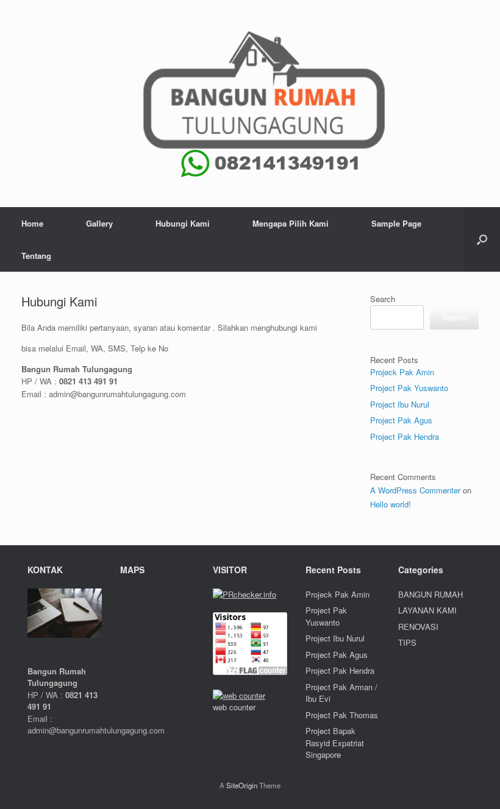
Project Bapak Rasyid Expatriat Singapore (334, 742)
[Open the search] (482, 239)
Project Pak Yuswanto (409, 388)
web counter (234, 707)
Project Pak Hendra (404, 436)
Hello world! (390, 504)
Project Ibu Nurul (399, 404)
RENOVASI (418, 626)
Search (382, 299)
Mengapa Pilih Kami (290, 223)
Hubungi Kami (182, 223)
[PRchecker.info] (244, 594)
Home (32, 223)
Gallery (99, 223)
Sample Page (396, 223)
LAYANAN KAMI (427, 610)
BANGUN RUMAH (430, 594)
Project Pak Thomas (341, 715)
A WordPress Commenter (415, 490)
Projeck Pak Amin (402, 372)
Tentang (36, 255)
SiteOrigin (241, 785)
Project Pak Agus (401, 420)
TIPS (407, 642)
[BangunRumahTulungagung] (250, 103)
